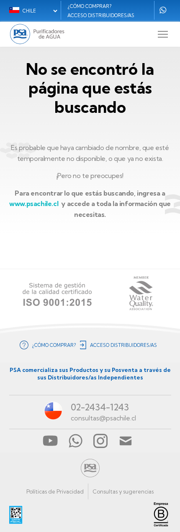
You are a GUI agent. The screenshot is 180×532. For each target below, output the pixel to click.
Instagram (100, 441)
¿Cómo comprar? (89, 6)
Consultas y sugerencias (123, 491)
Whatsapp (162, 10)
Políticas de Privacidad (55, 491)
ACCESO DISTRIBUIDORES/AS (100, 15)
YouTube (50, 441)
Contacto (125, 441)
